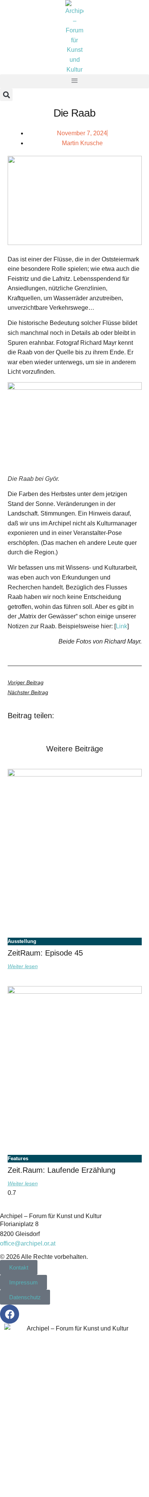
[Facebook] (9, 1314)
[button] (74, 81)
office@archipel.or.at (27, 1243)
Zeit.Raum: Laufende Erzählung (61, 1170)
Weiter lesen (23, 966)
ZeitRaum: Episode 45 (45, 953)
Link (121, 626)
